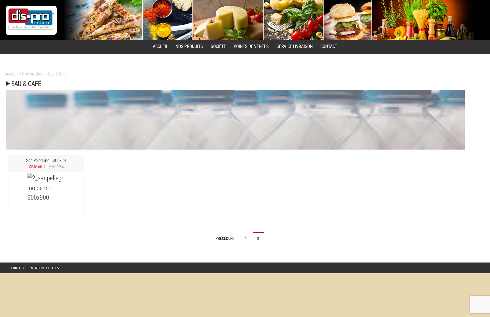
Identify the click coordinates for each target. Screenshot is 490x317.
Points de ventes (251, 46)
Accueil (160, 46)
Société (218, 46)
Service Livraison (294, 46)
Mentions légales (45, 268)
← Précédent (223, 238)
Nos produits (189, 46)
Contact (328, 46)
